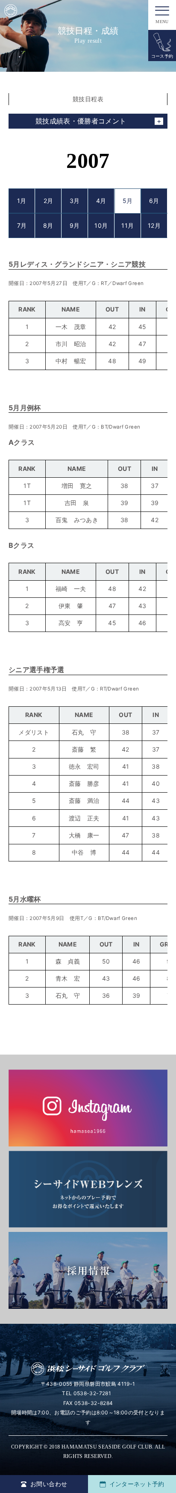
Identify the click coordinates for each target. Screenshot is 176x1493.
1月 (21, 200)
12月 (154, 225)
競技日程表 (88, 99)
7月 (22, 225)
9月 (75, 225)
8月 (48, 225)
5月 (128, 200)
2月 (48, 200)
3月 (75, 200)
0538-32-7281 (92, 1393)
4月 (101, 200)
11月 (127, 225)
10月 (101, 225)
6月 (154, 200)
